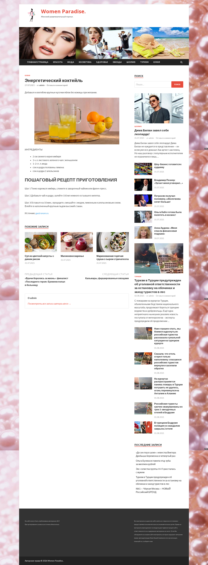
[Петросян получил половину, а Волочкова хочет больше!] (143, 205)
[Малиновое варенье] (77, 252)
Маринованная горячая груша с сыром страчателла (113, 257)
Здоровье (102, 62)
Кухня (156, 62)
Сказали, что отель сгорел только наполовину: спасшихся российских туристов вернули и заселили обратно (167, 361)
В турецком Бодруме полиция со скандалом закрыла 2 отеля (167, 425)
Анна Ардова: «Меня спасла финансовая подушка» (165, 230)
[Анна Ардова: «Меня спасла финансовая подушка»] (143, 237)
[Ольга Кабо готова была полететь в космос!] (143, 222)
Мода (70, 62)
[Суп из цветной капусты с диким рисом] (41, 252)
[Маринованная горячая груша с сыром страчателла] (113, 252)
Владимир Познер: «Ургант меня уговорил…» (168, 181)
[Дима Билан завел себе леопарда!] (158, 123)
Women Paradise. (63, 11)
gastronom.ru (42, 213)
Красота (58, 62)
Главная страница (37, 62)
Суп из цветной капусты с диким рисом (39, 257)
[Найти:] (158, 84)
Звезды (117, 62)
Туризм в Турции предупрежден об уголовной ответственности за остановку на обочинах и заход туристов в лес (158, 480)
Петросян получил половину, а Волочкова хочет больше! (167, 198)
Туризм (144, 62)
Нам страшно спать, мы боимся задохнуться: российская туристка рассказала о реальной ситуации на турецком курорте (167, 336)
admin (42, 85)
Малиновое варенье (72, 255)
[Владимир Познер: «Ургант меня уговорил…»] (143, 190)
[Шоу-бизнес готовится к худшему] (143, 174)
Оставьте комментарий (57, 85)
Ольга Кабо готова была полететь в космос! (168, 213)
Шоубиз (130, 62)
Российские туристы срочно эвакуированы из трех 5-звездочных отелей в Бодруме (168, 408)
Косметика (85, 62)
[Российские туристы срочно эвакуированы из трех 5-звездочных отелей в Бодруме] (143, 413)
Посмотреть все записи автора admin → (49, 303)
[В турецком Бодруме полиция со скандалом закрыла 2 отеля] (143, 432)
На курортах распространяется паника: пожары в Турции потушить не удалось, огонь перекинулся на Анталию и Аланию (168, 386)
